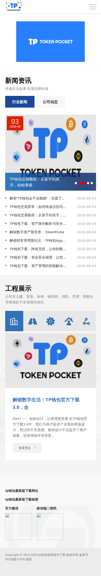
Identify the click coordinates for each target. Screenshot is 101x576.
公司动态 (50, 101)
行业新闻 (19, 101)
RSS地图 (10, 559)
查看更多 (27, 448)
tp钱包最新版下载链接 (21, 499)
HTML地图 (24, 559)
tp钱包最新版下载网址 (21, 490)
